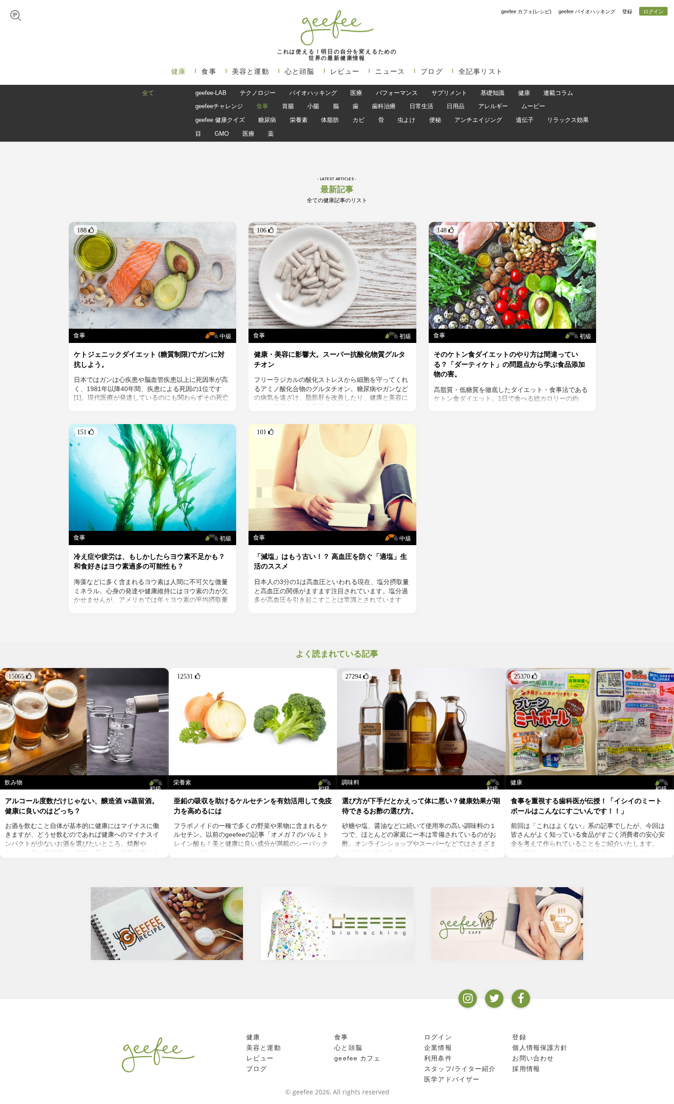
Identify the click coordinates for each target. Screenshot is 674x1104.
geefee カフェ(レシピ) (526, 11)
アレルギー (493, 106)
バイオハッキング (313, 92)
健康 (178, 71)
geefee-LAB (211, 92)
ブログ (431, 71)
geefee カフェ (357, 1058)
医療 (356, 92)
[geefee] (337, 27)
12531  (188, 676)
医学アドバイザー (452, 1079)
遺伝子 (525, 119)
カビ (359, 119)
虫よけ (406, 119)
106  (265, 230)
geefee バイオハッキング (586, 11)
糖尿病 (267, 119)
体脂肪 (330, 119)
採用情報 (526, 1068)
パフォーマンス (397, 92)
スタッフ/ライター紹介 (460, 1068)
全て (148, 92)
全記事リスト (481, 71)
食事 (208, 71)
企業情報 (438, 1047)
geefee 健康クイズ (220, 119)
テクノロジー (258, 92)
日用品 (455, 106)
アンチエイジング (478, 119)
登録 (627, 11)
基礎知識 (492, 92)
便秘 (435, 119)
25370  (525, 676)
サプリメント (449, 92)
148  (445, 230)
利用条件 (438, 1058)
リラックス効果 (568, 119)
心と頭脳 (300, 71)
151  (85, 432)
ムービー (533, 106)
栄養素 (299, 119)
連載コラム (558, 92)
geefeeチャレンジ (219, 106)
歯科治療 (384, 106)
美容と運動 (250, 71)
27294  (357, 676)
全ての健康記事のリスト (337, 200)
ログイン (653, 11)
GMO (222, 133)
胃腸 (288, 106)
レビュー (345, 71)
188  (85, 230)
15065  (20, 676)
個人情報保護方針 (540, 1047)
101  (265, 432)
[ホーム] (158, 1054)
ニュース (390, 71)
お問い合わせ (533, 1058)
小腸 (313, 106)
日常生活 (421, 106)
